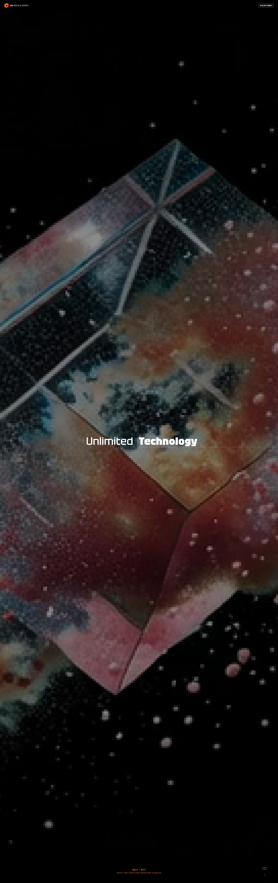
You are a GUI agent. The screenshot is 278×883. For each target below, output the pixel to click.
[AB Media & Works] (16, 5)
